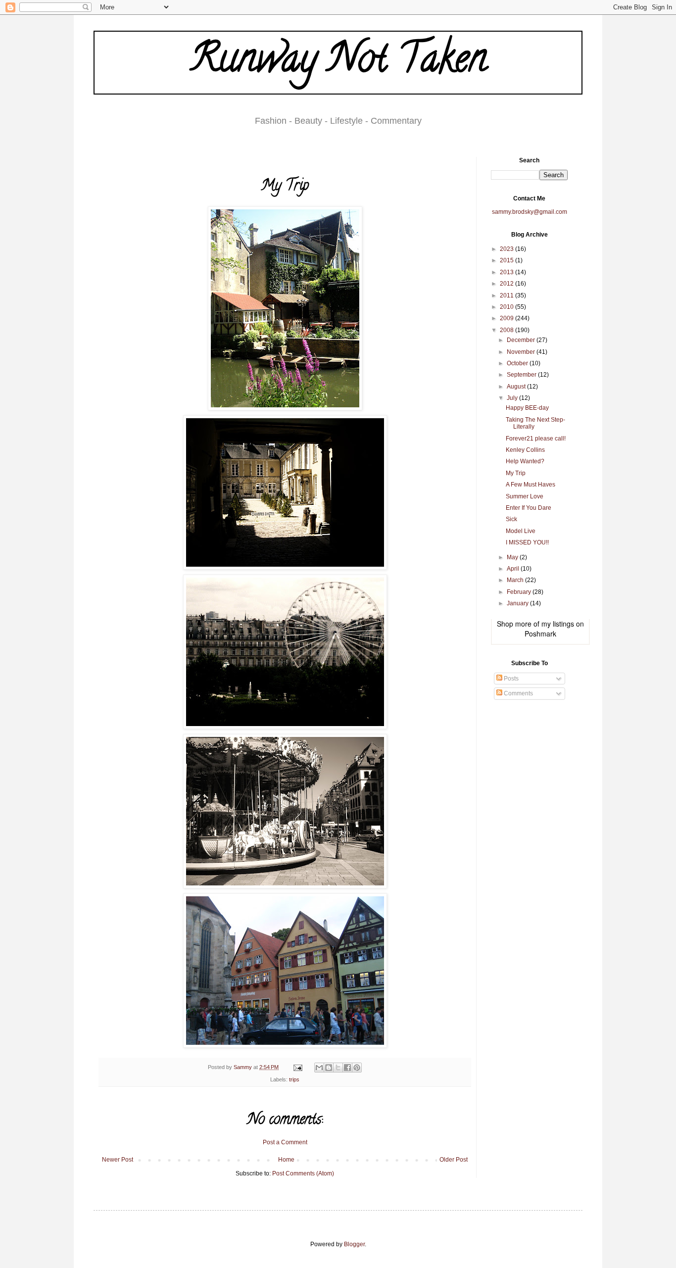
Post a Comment (285, 1142)
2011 (507, 295)
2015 (507, 260)
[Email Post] (297, 1067)
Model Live (520, 531)
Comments (517, 693)
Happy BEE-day (527, 407)
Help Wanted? (525, 461)
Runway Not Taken (338, 62)
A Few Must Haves (530, 484)
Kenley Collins (525, 449)
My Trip (516, 473)
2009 (507, 318)
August (517, 386)
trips (294, 1079)
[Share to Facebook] (347, 1068)
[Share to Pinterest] (357, 1068)
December (521, 340)
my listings (557, 624)
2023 (507, 248)
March (516, 580)
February (519, 591)
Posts (510, 678)
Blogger (354, 1244)
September (522, 374)
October (518, 363)
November (521, 351)
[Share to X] (338, 1068)
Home (286, 1159)
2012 (507, 283)
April (514, 568)
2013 (507, 272)
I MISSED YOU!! (527, 542)
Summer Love (524, 496)
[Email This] (319, 1068)
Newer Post (117, 1159)
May (513, 557)
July (513, 397)
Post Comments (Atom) (303, 1173)
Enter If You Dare (528, 507)
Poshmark (540, 633)
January (518, 603)
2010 (507, 306)
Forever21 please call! (536, 438)
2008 (507, 330)
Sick (511, 519)
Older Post (453, 1159)
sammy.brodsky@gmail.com (529, 211)
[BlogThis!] (329, 1068)
